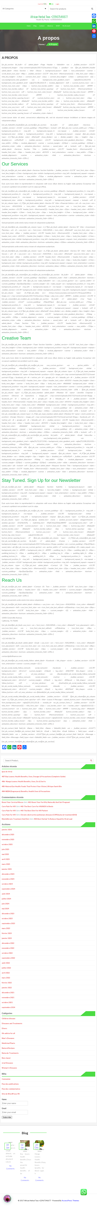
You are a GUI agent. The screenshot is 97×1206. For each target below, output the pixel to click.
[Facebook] (93, 15)
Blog (34, 26)
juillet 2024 (6, 899)
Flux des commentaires (11, 1089)
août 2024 (6, 894)
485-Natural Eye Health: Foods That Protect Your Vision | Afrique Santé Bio (32, 786)
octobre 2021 (7, 1002)
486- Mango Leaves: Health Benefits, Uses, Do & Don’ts (24, 781)
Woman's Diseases (9, 1068)
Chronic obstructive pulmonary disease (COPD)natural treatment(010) (48, 815)
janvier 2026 (7, 830)
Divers (4, 1028)
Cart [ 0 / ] (42, 4)
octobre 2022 (7, 953)
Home (29, 26)
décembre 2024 (8, 874)
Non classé (6, 1058)
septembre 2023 (8, 923)
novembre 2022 (8, 948)
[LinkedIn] (93, 25)
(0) (52, 4)
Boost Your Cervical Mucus (12, 802)
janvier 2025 (7, 869)
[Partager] (93, 35)
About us (50, 26)
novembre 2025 (8, 839)
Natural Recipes (8, 1048)
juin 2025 (5, 849)
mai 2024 (5, 909)
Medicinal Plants (8, 1043)
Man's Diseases (8, 1038)
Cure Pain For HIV (9, 806)
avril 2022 (6, 973)
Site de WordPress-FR (11, 1094)
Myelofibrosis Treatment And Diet (15, 819)
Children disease (8, 1018)
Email (4, 1108)
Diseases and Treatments (12, 1023)
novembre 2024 (8, 879)
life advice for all (8, 1033)
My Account (66, 26)
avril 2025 (6, 859)
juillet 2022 (6, 968)
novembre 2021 (8, 997)
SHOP (58, 26)
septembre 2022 (8, 958)
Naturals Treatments (10, 1053)
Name (4, 1099)
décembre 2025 (8, 835)
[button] (7, 1198)
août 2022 (6, 963)
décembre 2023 (8, 914)
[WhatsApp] (93, 20)
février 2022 (7, 983)
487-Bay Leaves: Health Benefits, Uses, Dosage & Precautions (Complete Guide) (33, 777)
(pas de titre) (7, 772)
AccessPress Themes (70, 1200)
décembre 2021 (8, 993)
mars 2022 (6, 978)
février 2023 (7, 933)
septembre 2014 (8, 1007)
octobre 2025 (7, 844)
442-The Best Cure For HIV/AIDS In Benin (36, 806)
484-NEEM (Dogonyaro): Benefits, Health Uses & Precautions (26, 791)
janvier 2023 (7, 938)
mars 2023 (6, 928)
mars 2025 (6, 864)
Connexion (6, 1079)
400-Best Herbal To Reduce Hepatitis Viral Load (53, 819)
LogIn (57, 4)
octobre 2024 (7, 884)
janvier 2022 (7, 988)
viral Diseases (7, 1063)
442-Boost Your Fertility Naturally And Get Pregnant (49, 802)
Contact (41, 26)
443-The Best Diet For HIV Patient (34, 811)
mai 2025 (5, 854)
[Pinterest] (93, 30)
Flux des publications (10, 1084)
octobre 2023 (7, 918)
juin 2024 (5, 904)
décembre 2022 (8, 943)
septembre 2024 (8, 889)
